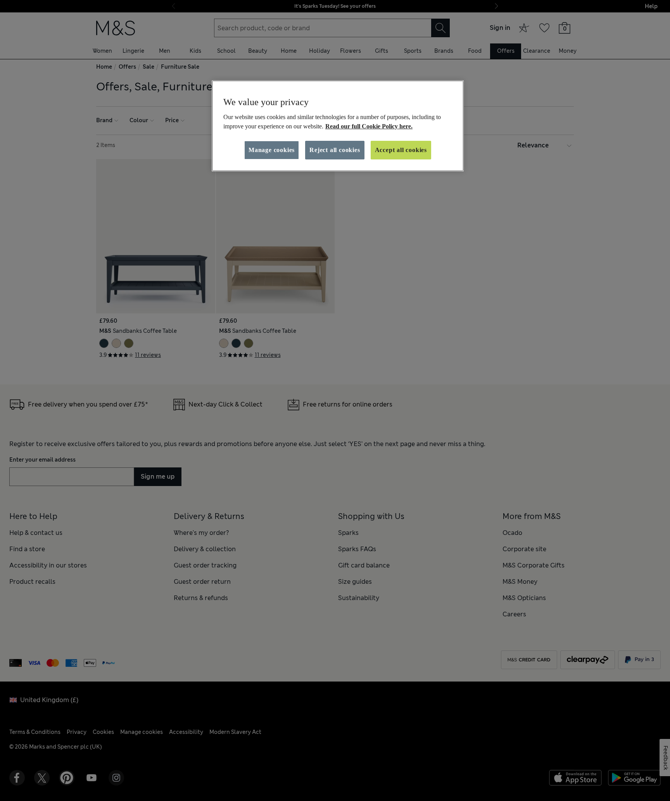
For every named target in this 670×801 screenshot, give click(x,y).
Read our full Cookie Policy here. (369, 126)
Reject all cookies (334, 150)
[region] (338, 126)
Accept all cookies (401, 150)
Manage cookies (272, 150)
